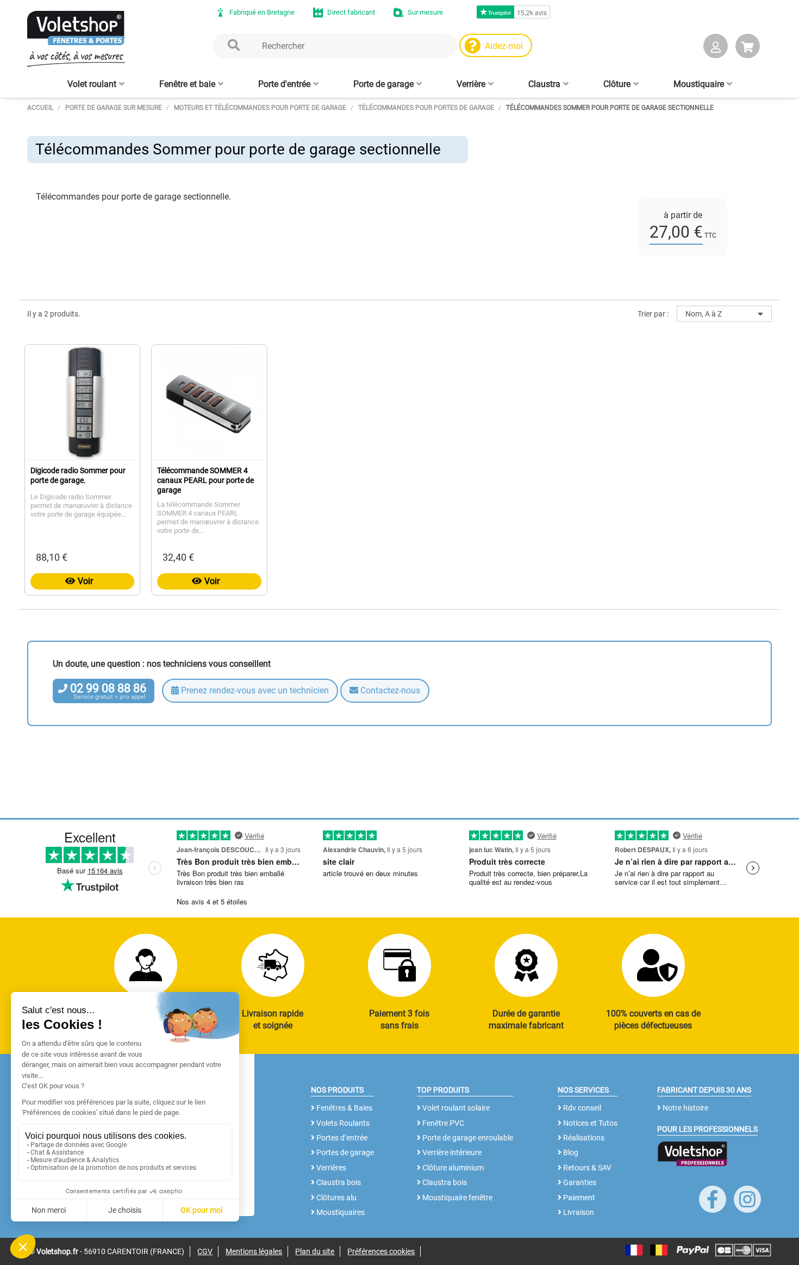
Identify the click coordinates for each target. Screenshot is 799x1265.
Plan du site (314, 1251)
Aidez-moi (504, 46)
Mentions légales (254, 1251)
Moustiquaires (340, 1212)
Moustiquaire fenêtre (456, 1197)
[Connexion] (715, 48)
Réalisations (582, 1137)
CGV (205, 1251)
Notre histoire (684, 1107)
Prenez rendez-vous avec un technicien (254, 690)
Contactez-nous (389, 690)
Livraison (577, 1212)
